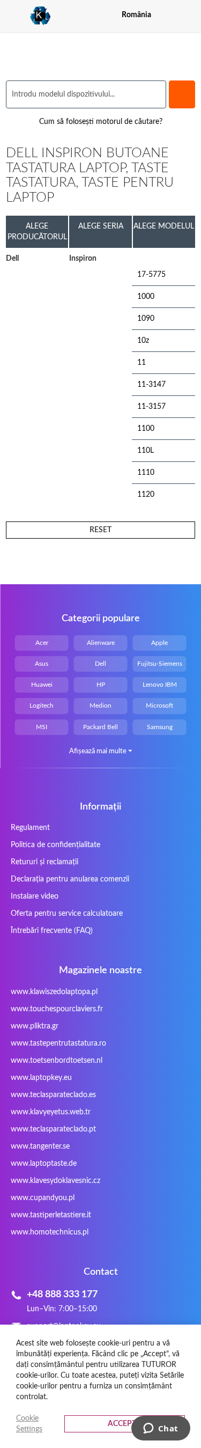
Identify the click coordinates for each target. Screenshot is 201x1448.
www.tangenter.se (40, 1146)
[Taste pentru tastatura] (28, 16)
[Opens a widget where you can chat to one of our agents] (160, 1429)
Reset (100, 530)
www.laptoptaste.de (44, 1163)
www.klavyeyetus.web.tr (51, 1112)
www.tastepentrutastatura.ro (58, 1043)
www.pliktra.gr (34, 1026)
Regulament (30, 828)
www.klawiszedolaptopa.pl (54, 992)
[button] (188, 14)
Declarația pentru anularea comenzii (70, 879)
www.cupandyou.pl (43, 1198)
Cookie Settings (29, 1424)
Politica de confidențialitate (55, 845)
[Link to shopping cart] (169, 15)
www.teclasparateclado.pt (53, 1129)
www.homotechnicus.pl (49, 1232)
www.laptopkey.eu (41, 1078)
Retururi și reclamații (44, 862)
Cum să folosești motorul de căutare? (100, 122)
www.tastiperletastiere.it (51, 1215)
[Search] (182, 94)
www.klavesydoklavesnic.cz (55, 1181)
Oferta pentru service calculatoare (67, 913)
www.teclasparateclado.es (53, 1095)
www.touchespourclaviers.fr (57, 1009)
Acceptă (124, 1424)
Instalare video (34, 896)
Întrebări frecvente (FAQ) (52, 931)
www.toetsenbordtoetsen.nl (56, 1060)
